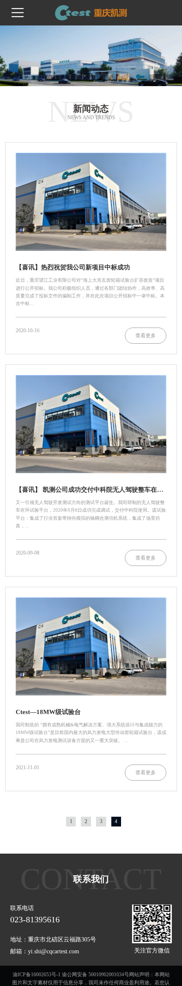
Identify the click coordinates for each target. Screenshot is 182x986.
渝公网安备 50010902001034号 (95, 975)
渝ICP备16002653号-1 (37, 975)
